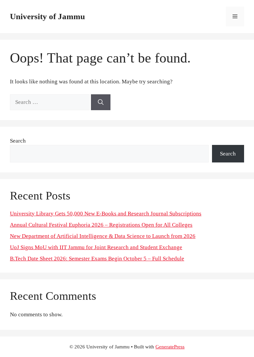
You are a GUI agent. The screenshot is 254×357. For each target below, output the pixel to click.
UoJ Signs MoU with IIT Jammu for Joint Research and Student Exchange (96, 247)
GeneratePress (170, 346)
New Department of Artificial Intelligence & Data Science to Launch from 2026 (102, 236)
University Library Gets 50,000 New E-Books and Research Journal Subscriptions (105, 213)
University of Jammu (47, 16)
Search (18, 141)
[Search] (100, 102)
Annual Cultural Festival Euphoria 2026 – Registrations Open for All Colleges (101, 225)
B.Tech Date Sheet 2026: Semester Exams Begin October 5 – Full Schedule (97, 258)
